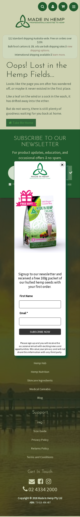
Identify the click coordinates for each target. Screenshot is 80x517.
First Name (26, 296)
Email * (24, 313)
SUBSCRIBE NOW (40, 332)
